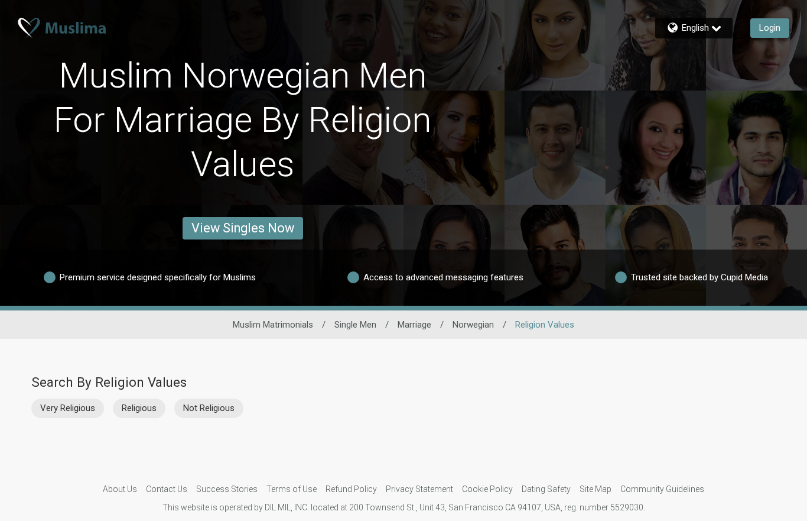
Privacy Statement (419, 489)
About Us (120, 489)
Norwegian (473, 324)
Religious (139, 408)
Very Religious (67, 408)
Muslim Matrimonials (273, 324)
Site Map (595, 489)
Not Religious (209, 408)
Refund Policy (351, 489)
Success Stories (227, 489)
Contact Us (166, 489)
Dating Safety (546, 489)
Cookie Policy (487, 489)
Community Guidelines (662, 489)
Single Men (355, 324)
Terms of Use (291, 489)
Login (769, 27)
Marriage (414, 324)
